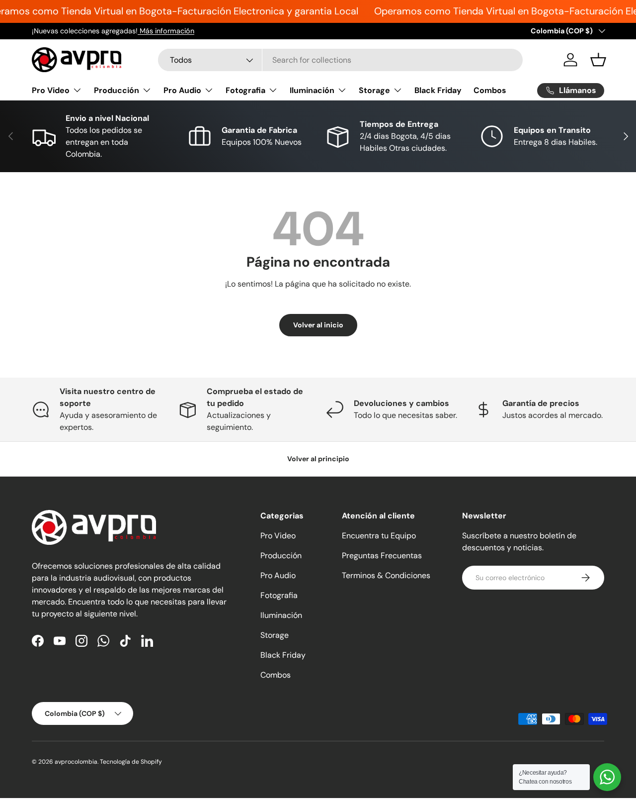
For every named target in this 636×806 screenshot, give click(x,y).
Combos (490, 90)
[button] (598, 60)
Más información (166, 30)
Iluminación (312, 90)
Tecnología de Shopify (131, 762)
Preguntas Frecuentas (382, 555)
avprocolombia (76, 762)
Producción (116, 90)
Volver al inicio (318, 324)
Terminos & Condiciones (386, 575)
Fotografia (245, 90)
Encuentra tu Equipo (379, 535)
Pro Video (51, 90)
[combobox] (340, 60)
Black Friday (438, 90)
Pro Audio (182, 90)
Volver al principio (318, 458)
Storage (374, 90)
